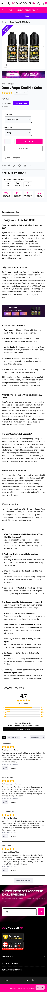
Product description (10, 212)
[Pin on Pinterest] (19, 165)
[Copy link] (31, 165)
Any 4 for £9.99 (21, 103)
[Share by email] (25, 165)
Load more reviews (23, 880)
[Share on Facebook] (9, 165)
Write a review (23, 729)
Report (13, 768)
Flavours (8, 114)
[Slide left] (2, 10)
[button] (2, 3)
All (4, 737)
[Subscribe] (41, 911)
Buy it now (23, 148)
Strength (8, 127)
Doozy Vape (8, 84)
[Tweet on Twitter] (14, 165)
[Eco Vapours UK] (13, 929)
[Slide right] (43, 47)
